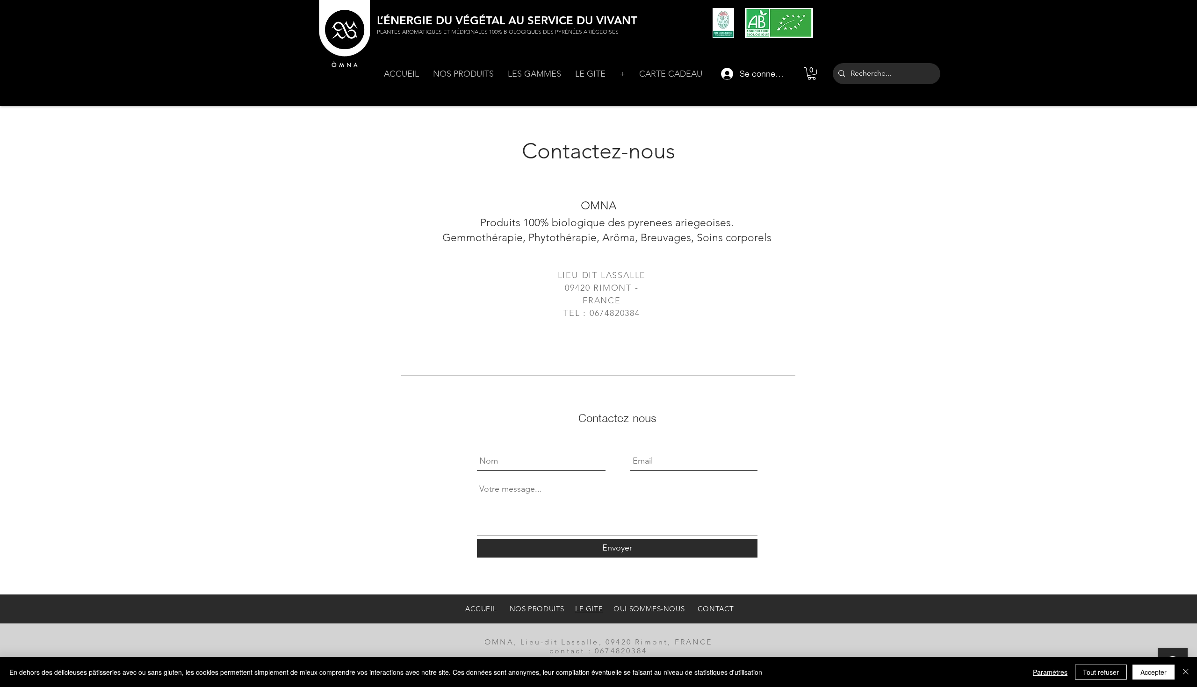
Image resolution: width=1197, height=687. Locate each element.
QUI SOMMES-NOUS (649, 608)
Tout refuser (1101, 672)
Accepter (1153, 672)
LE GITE (589, 608)
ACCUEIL (482, 608)
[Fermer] (1185, 672)
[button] (463, 73)
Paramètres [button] (1050, 672)
